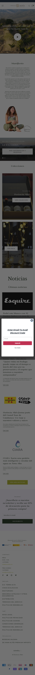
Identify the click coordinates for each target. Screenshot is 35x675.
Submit (17, 343)
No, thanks (17, 348)
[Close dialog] (32, 320)
